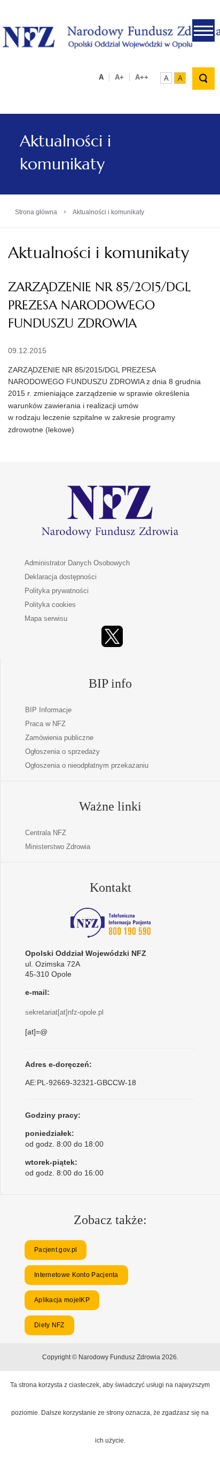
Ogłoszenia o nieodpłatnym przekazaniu (86, 765)
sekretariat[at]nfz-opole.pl (64, 1012)
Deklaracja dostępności (61, 577)
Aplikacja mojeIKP (62, 1300)
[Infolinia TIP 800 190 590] (110, 923)
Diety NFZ (49, 1325)
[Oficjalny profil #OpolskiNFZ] (112, 637)
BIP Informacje (48, 710)
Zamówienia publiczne (59, 738)
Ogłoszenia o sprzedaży (62, 751)
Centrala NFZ (45, 833)
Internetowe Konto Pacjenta (76, 1275)
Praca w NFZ (45, 724)
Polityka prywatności (57, 591)
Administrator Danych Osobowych (77, 563)
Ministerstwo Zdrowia (57, 847)
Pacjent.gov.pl (55, 1249)
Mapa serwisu (46, 618)
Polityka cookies (50, 605)
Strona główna (36, 212)
